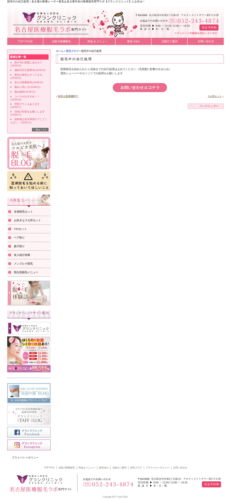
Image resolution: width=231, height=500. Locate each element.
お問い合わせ (180, 467)
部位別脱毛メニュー (26, 272)
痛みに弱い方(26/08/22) (27, 87)
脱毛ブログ (72, 51)
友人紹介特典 (22, 255)
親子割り (19, 246)
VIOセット (20, 229)
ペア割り (19, 237)
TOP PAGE (49, 467)
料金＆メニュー (87, 467)
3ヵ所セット (215, 96)
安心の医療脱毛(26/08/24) (28, 82)
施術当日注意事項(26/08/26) (29, 70)
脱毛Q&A (104, 467)
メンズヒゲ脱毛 (23, 263)
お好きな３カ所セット (27, 220)
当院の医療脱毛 (66, 467)
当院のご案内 (119, 467)
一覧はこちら (40, 129)
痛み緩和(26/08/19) (24, 91)
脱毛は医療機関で (68, 96)
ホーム (60, 51)
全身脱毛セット (23, 211)
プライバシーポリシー (25, 457)
